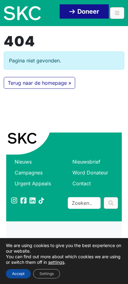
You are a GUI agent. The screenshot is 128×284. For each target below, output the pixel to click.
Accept (18, 273)
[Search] (111, 203)
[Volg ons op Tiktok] (42, 201)
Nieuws (23, 162)
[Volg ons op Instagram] (14, 201)
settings (56, 262)
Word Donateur (90, 172)
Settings (46, 273)
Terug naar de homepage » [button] (39, 83)
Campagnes (29, 172)
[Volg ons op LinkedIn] (33, 201)
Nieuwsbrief (86, 162)
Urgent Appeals (33, 183)
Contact (81, 183)
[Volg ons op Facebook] (24, 201)
